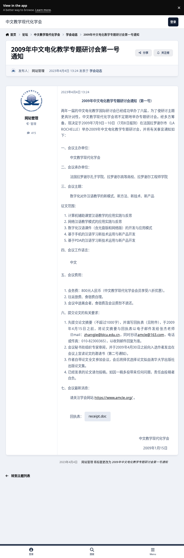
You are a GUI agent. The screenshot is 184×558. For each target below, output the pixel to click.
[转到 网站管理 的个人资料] (13, 70)
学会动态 (96, 71)
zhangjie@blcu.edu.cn (102, 334)
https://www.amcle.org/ (113, 397)
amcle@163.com (151, 334)
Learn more (8, 8)
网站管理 (38, 71)
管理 (33, 124)
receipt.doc (97, 416)
